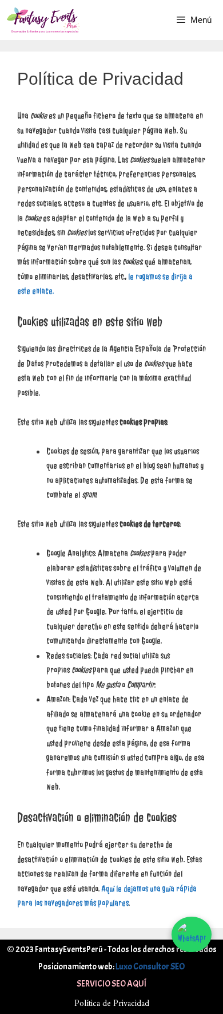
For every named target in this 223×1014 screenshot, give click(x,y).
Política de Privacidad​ (111, 1004)
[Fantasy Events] (43, 20)
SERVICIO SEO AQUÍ (111, 984)
